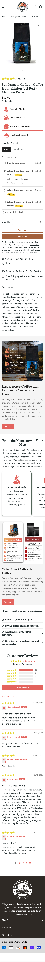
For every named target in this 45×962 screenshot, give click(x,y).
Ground (7, 150)
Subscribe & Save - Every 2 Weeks (20, 172)
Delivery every (13, 179)
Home (4, 16)
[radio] (5, 163)
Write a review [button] (22, 687)
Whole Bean (20, 150)
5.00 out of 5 (29, 661)
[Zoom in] (38, 61)
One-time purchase (16, 163)
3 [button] (23, 862)
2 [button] (19, 862)
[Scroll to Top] (40, 949)
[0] (40, 6)
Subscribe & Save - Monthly (20, 192)
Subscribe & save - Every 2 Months (20, 203)
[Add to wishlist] (38, 24)
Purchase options (9, 157)
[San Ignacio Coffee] (22, 6)
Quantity (6, 221)
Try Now (7, 426)
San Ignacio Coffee (18, 16)
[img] (8, 703)
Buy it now (22, 236)
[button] (8, 78)
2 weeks (24, 179)
